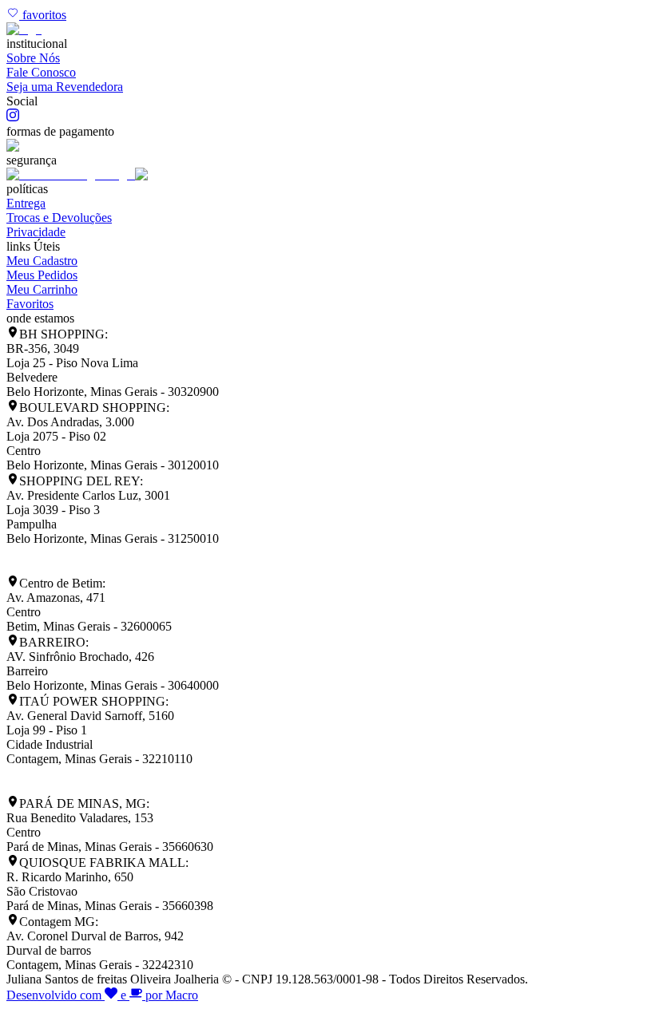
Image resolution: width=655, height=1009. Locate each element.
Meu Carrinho (41, 289)
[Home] (24, 29)
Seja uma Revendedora (64, 86)
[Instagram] (12, 117)
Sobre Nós (33, 58)
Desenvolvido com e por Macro (102, 995)
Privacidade (36, 232)
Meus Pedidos (41, 275)
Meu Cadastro (41, 260)
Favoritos (30, 304)
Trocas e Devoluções (59, 217)
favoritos (42, 15)
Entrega (26, 203)
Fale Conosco (41, 72)
